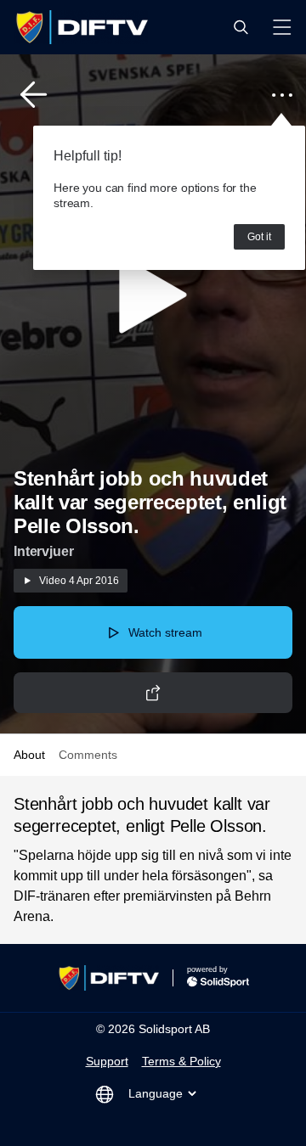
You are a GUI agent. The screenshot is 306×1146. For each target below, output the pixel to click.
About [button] (29, 755)
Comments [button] (88, 755)
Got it (259, 237)
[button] (241, 27)
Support (107, 1061)
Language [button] (155, 1093)
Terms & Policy (181, 1061)
